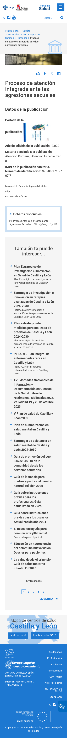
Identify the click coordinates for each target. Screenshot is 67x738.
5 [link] (43, 592)
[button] (18, 635)
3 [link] (33, 592)
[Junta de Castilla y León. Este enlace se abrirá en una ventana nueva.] (22, 7)
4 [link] (38, 592)
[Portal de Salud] (44, 7)
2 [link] (28, 592)
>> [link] (57, 598)
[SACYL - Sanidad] (8, 7)
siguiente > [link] (46, 598)
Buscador (22, 38)
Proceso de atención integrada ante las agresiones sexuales (22, 41)
